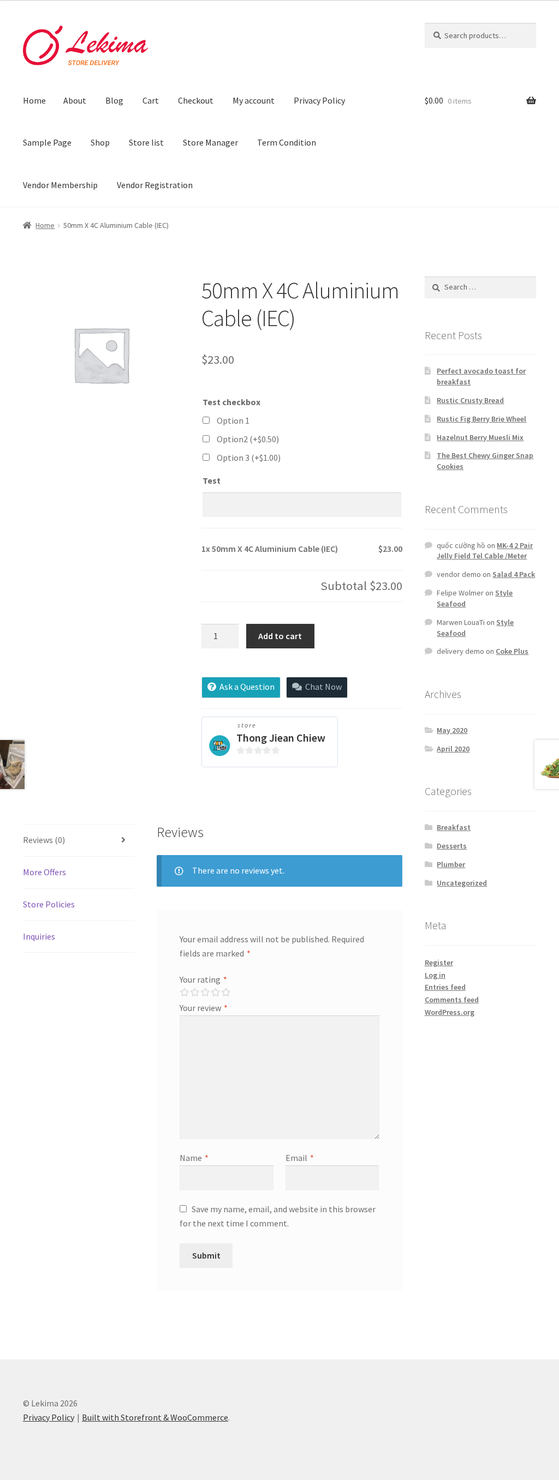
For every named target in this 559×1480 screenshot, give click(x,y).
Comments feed (452, 999)
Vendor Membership (60, 184)
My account (254, 100)
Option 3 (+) (249, 457)
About (74, 100)
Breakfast (454, 827)
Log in (435, 975)
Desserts (452, 846)
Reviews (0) (44, 839)
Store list (146, 142)
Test (212, 480)
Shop (100, 142)
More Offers (44, 872)
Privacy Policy (319, 100)
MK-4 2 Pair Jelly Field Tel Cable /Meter (485, 550)
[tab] (78, 841)
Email (300, 1157)
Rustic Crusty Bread (470, 400)
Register (439, 962)
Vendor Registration (155, 184)
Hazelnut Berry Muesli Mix (480, 437)
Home (34, 100)
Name (194, 1157)
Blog (114, 100)
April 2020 (453, 749)
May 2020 (452, 730)
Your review (204, 1007)
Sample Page (47, 142)
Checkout (195, 100)
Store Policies (49, 904)
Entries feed (445, 987)
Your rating (203, 979)
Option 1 (233, 420)
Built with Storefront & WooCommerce (155, 1417)
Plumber (451, 864)
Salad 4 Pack (513, 574)
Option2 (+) (248, 439)
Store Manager (210, 142)
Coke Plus (512, 651)
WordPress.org (449, 1012)
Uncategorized (462, 883)
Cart (150, 100)
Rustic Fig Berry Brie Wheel (481, 419)
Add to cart (280, 635)
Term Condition (286, 142)
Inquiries (39, 936)
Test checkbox (231, 401)
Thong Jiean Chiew (280, 737)
